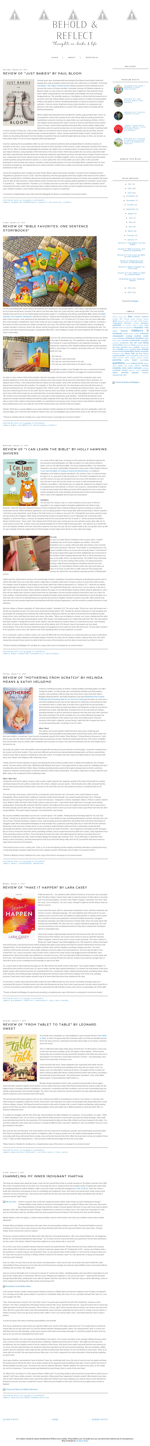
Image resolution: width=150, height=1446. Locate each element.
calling (146, 327)
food (57, 1152)
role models (128, 366)
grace (130, 347)
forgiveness (126, 345)
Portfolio (92, 57)
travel (138, 370)
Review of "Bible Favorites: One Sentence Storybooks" (131, 249)
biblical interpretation (126, 327)
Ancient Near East (119, 317)
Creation (115, 319)
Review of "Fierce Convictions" (134, 113)
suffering (146, 368)
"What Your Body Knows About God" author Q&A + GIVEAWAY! (135, 128)
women (64, 1000)
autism (134, 325)
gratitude (136, 347)
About (72, 57)
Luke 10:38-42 (82, 1189)
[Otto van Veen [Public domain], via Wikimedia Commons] (9, 1202)
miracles (128, 355)
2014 (130, 288)
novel (114, 357)
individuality (41, 1000)
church (125, 333)
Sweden (146, 321)
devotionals (40, 425)
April (131, 226)
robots (120, 366)
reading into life (40, 1397)
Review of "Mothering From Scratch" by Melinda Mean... (132, 261)
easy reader (116, 340)
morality (43, 202)
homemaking (25, 863)
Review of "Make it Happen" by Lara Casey (45, 887)
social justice (127, 368)
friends (133, 345)
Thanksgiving (117, 323)
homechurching (117, 351)
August (131, 213)
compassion (118, 336)
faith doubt (138, 343)
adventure (127, 323)
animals (135, 323)
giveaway (124, 347)
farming (115, 345)
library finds (130, 353)
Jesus (65, 1152)
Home (55, 57)
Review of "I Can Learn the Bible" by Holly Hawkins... (131, 255)
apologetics (144, 323)
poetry (127, 360)
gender (146, 345)
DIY (121, 319)
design (114, 338)
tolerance (132, 370)
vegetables (145, 370)
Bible (14, 425)
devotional (121, 338)
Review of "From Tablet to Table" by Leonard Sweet (132, 273)
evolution (115, 343)
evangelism (144, 340)
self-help (55, 1000)
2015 (130, 193)
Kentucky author (123, 321)
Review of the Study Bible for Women (133, 100)
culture (42, 1152)
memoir (122, 356)
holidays (145, 349)
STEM (140, 321)
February (131, 235)
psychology (55, 202)
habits (114, 349)
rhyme (114, 366)
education (125, 340)
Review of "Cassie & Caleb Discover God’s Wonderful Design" (134, 141)
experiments (30, 202)
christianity (117, 333)
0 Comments (38, 200)
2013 (130, 292)
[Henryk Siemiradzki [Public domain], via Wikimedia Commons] (17, 1286)
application (17, 1152)
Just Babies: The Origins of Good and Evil (53, 86)
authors (128, 325)
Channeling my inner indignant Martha (43, 1176)
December (130, 196)
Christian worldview (141, 317)
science (67, 202)
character (16, 202)
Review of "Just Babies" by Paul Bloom (42, 73)
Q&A (135, 321)
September (130, 209)
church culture (134, 333)
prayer (134, 360)
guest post (145, 347)
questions (118, 363)
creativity (28, 1000)
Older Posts (11, 1420)
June (131, 218)
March (130, 231)
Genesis (139, 319)
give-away (116, 347)
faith (131, 343)
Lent (131, 321)
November (130, 200)
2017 (130, 184)
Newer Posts (100, 1420)
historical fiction (135, 349)
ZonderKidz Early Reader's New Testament (134, 87)
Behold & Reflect (75, 30)
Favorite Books (129, 319)
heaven (126, 349)
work (125, 375)
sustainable (116, 370)
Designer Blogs (82, 1441)
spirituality (138, 368)
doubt (147, 338)
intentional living (118, 353)
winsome (124, 373)
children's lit (25, 425)
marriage (115, 355)
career (114, 331)
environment (135, 340)
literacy (52, 425)
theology (125, 370)
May (131, 222)
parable (146, 357)
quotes (128, 363)
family (14, 863)
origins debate (130, 357)
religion (146, 363)
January (130, 240)
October (130, 205)
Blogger (135, 301)
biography (16, 1000)
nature (146, 355)
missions (135, 355)
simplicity (116, 368)
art (124, 325)
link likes (139, 353)
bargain (140, 325)
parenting (38, 863)
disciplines (139, 338)
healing (120, 349)
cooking (129, 336)
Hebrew (146, 319)
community (30, 1152)
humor (137, 351)
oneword (120, 357)
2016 (130, 188)
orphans (139, 357)
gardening (139, 345)
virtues (115, 373)
